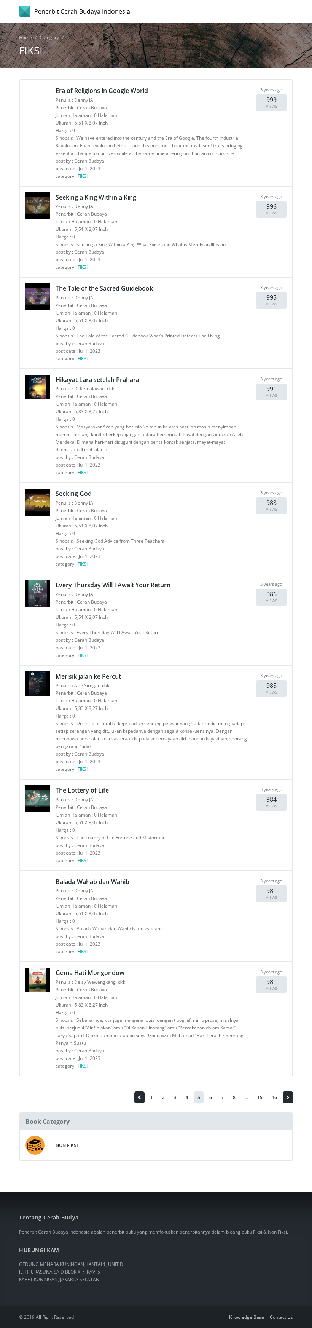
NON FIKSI (67, 1145)
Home (25, 37)
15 (260, 1097)
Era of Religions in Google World (102, 90)
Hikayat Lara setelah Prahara (97, 380)
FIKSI (83, 176)
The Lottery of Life (82, 790)
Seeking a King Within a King (96, 197)
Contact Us (281, 1317)
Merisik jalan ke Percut (88, 676)
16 (274, 1097)
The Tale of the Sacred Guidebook (104, 288)
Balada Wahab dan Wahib (92, 881)
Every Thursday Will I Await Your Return (113, 585)
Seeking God (74, 493)
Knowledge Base (246, 1317)
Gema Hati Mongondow (90, 972)
